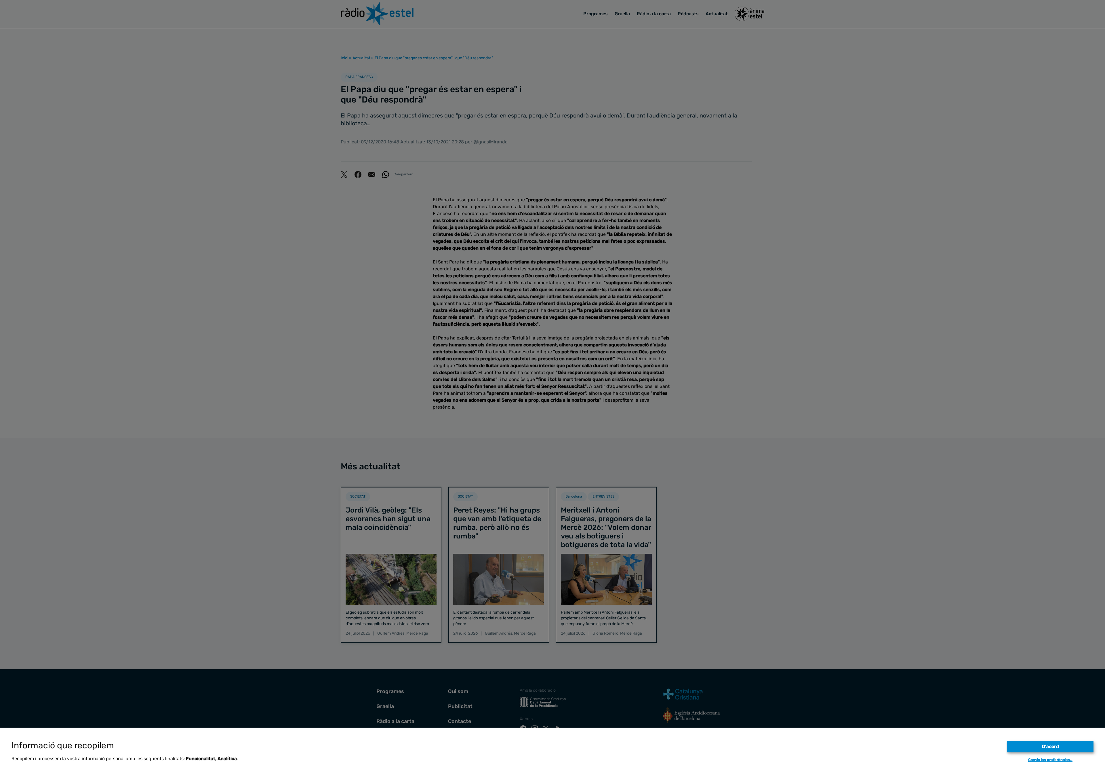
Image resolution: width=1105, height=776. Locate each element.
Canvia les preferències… (1050, 760)
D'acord (1050, 746)
